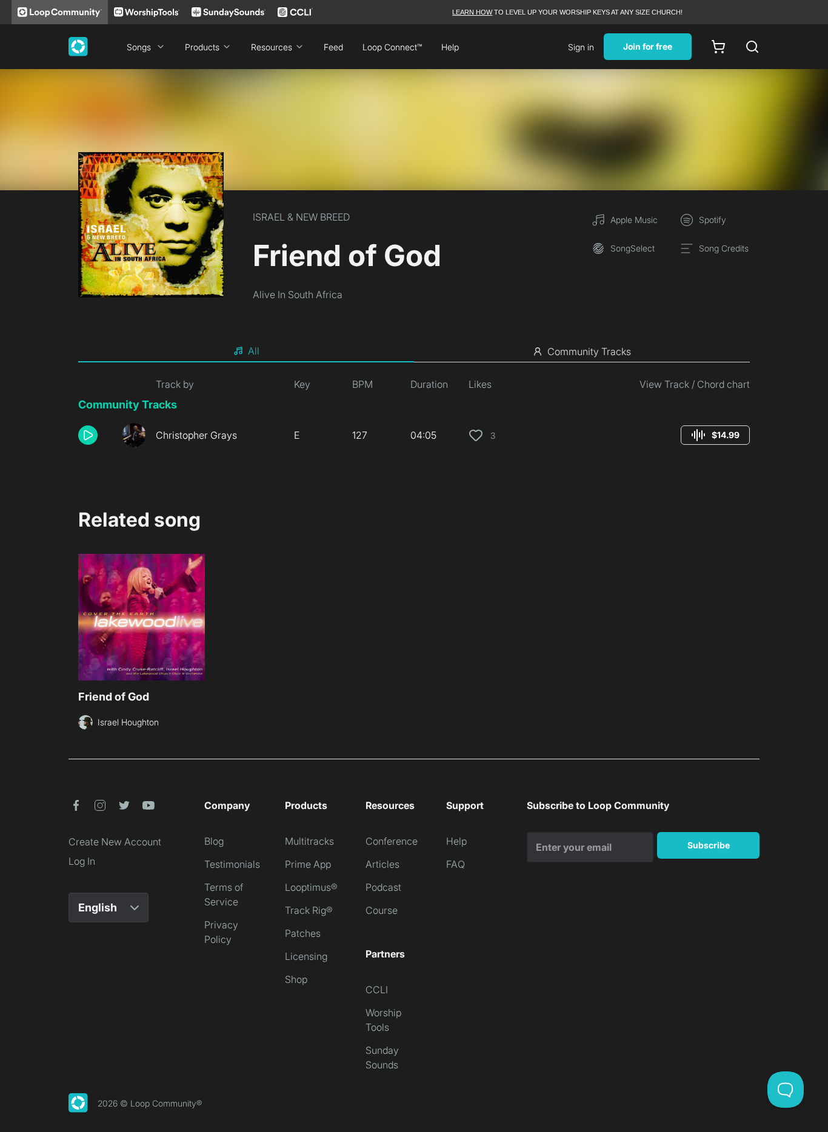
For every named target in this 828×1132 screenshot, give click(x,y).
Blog (214, 841)
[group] (715, 435)
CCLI (377, 990)
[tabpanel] (414, 417)
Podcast (383, 887)
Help (450, 47)
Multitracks (309, 841)
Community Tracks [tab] (589, 351)
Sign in (581, 47)
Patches (303, 933)
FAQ (455, 864)
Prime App (308, 864)
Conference (392, 841)
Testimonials (232, 864)
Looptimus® (311, 887)
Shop (296, 979)
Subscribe (708, 845)
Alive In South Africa (297, 294)
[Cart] (718, 46)
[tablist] (414, 351)
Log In (81, 861)
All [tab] (253, 351)
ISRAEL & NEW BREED (301, 217)
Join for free (647, 46)
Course (382, 910)
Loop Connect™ (392, 47)
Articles (382, 864)
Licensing (306, 956)
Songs (139, 47)
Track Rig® (309, 910)
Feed (333, 47)
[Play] (88, 435)
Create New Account (114, 842)
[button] (95, 435)
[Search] (752, 46)
